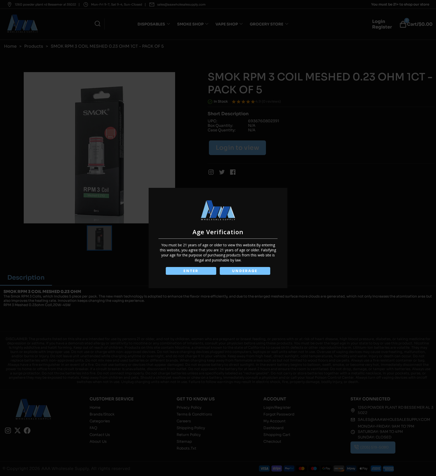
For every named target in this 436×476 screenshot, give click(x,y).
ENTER (191, 271)
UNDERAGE (245, 271)
